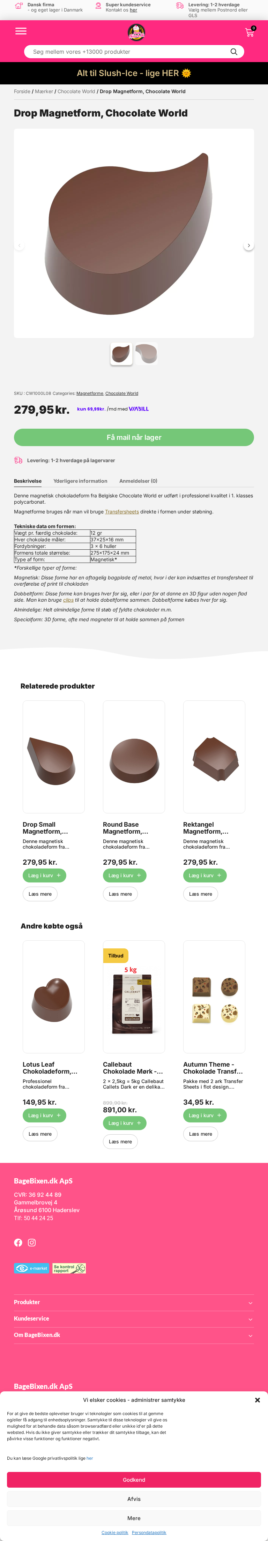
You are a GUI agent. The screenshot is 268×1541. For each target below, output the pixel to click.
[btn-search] (234, 52)
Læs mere (40, 894)
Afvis (134, 1499)
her (90, 1458)
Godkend (134, 1479)
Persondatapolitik (149, 1532)
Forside (22, 91)
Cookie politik (115, 1532)
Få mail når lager (134, 437)
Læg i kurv (40, 875)
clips (68, 600)
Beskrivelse (28, 481)
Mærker (44, 91)
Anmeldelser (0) (138, 481)
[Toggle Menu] (21, 31)
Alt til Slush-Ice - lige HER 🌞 (134, 73)
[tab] (33, 481)
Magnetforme (89, 393)
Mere (134, 1518)
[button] (257, 1400)
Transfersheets (122, 511)
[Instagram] (32, 1242)
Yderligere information (80, 481)
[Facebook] (18, 1242)
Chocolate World (76, 91)
